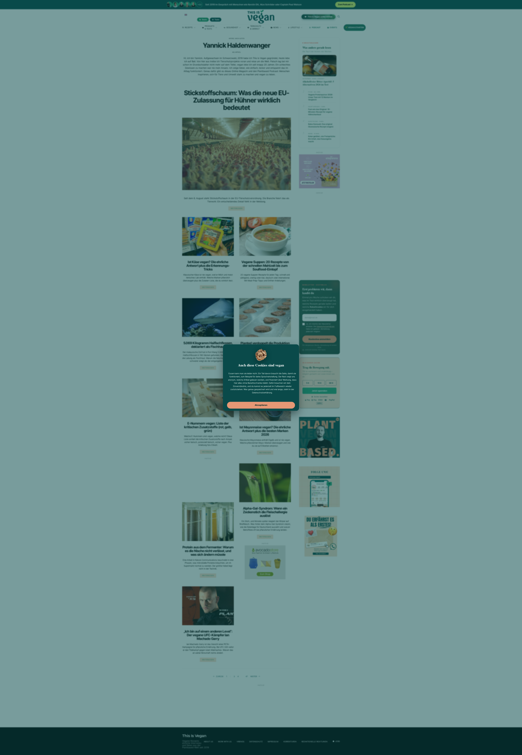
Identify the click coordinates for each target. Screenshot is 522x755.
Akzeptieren (261, 405)
